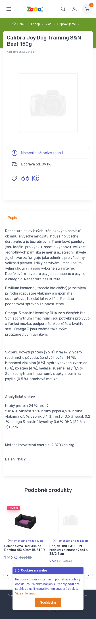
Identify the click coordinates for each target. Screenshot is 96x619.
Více (49, 24)
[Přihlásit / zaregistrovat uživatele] (74, 9)
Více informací (25, 593)
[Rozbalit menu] (9, 9)
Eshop (35, 24)
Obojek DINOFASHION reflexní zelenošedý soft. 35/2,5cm (68, 550)
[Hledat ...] (63, 9)
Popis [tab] (12, 218)
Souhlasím (48, 602)
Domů (21, 24)
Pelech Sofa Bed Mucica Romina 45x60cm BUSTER (24, 548)
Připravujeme (66, 24)
